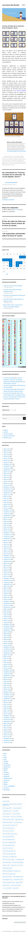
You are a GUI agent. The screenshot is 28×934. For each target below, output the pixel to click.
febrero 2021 (7, 574)
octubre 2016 (7, 673)
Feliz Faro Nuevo (8, 859)
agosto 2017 (7, 654)
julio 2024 (6, 496)
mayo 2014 (6, 729)
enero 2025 (7, 485)
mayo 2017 (6, 660)
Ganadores (7, 862)
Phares (24, 159)
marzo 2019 (7, 618)
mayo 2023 (6, 523)
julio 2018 (6, 633)
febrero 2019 (7, 620)
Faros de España (21, 163)
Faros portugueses (9, 851)
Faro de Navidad (8, 836)
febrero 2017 (7, 666)
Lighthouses (15, 159)
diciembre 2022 (8, 532)
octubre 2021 (7, 559)
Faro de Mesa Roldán (10, 833)
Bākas (10, 157)
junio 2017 (6, 658)
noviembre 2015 (8, 694)
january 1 (6, 865)
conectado (17, 209)
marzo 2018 (7, 641)
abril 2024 (6, 502)
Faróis (15, 157)
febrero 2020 (7, 597)
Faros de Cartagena (9, 842)
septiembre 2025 (8, 470)
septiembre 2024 (8, 492)
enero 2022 (7, 553)
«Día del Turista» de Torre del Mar (13, 285)
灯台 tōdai (23, 162)
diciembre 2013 (8, 738)
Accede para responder (8, 199)
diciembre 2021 (8, 555)
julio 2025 (6, 473)
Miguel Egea (7, 868)
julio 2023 (6, 519)
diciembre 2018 (8, 624)
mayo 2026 (7, 454)
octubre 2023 (7, 513)
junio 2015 (6, 704)
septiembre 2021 (8, 561)
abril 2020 (6, 593)
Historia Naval (17, 862)
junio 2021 (6, 567)
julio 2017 (6, 656)
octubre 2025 (7, 468)
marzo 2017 (7, 664)
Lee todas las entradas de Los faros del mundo (17, 151)
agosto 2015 (7, 700)
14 (17, 262)
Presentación (18, 879)
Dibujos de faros (8, 819)
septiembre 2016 (8, 675)
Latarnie (4, 159)
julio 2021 (6, 565)
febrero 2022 (7, 552)
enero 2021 (6, 576)
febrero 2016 (7, 689)
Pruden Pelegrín (8, 882)
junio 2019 (6, 612)
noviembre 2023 (8, 511)
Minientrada (5, 157)
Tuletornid (14, 160)
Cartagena (7, 811)
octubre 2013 (7, 742)
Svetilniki (4, 160)
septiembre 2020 (8, 584)
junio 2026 (6, 452)
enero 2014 (6, 736)
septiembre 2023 (8, 515)
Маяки (9, 162)
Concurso (16, 813)
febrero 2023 (7, 529)
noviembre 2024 (8, 489)
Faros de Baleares (9, 839)
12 (10, 262)
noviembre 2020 (8, 580)
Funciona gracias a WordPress (18, 931)
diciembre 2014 (8, 715)
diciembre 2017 (8, 647)
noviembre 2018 (8, 626)
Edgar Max (19, 819)
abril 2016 (6, 685)
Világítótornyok (20, 160)
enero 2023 (7, 531)
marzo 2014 (7, 733)
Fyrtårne (22, 157)
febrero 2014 (7, 734)
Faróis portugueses (9, 853)
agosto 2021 (7, 563)
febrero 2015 (7, 712)
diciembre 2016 (8, 670)
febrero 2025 (7, 483)
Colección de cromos (13, 163)
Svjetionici (9, 160)
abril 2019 (6, 616)
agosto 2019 (7, 609)
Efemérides (7, 822)
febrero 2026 (7, 460)
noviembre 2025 (8, 466)
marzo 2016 (7, 687)
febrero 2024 (7, 506)
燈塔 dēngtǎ (4, 163)
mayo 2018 (6, 637)
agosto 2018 (7, 632)
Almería (6, 801)
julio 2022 (6, 542)
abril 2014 (6, 731)
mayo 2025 (7, 477)
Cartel (15, 811)
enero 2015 (6, 713)
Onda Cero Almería (9, 873)
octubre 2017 (7, 651)
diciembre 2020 (8, 578)
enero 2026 (7, 462)
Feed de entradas (8, 434)
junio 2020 (6, 590)
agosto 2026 (7, 449)
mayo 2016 (6, 683)
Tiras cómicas (16, 885)
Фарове (6, 784)
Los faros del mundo (8, 156)
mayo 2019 (6, 614)
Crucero (6, 816)
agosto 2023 (7, 517)
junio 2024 (6, 498)
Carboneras (17, 808)
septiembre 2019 (8, 607)
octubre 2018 (7, 628)
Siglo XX (6, 885)
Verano (15, 888)
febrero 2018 (7, 643)
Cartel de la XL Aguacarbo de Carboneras (14, 295)
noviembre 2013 (8, 740)
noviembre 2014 (8, 717)
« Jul (7, 274)
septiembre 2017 (8, 652)
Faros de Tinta (8, 848)
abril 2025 (6, 479)
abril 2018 (6, 639)
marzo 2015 (7, 710)
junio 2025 (6, 475)
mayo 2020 (7, 592)
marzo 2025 (7, 481)
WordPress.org (7, 437)
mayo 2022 (7, 546)
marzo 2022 (7, 550)
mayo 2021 (6, 569)
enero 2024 (7, 508)
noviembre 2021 (8, 557)
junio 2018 (6, 635)
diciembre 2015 (8, 693)
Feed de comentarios (9, 435)
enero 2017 (6, 668)
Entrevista (18, 822)
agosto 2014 (7, 723)
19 (10, 265)
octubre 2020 (7, 582)
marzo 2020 (7, 595)
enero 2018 (6, 645)
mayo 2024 (7, 500)
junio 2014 (6, 727)
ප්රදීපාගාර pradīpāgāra (16, 162)
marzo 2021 (7, 572)
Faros (18, 157)
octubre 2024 (7, 491)
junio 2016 (6, 681)
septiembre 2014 (8, 721)
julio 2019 (6, 611)
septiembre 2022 (8, 538)
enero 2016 (7, 691)
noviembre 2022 (8, 534)
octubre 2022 (7, 536)
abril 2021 (6, 571)
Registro (6, 430)
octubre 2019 (7, 605)
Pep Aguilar (7, 876)
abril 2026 (6, 456)
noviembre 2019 (8, 603)
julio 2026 (6, 451)
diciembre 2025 (8, 464)
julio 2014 (6, 725)
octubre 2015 (7, 696)
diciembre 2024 (8, 487)
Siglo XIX (18, 882)
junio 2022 (6, 544)
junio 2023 (6, 521)
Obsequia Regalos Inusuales (8, 164)
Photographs (7, 879)
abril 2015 (6, 708)
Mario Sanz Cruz (16, 865)
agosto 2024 (7, 494)
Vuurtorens (4, 162)
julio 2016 (6, 679)
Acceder (6, 432)
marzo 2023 (7, 527)
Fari (13, 157)
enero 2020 (7, 599)
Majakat (20, 159)
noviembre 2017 (8, 649)
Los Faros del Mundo (10, 5)
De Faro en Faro (16, 816)
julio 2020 (6, 588)
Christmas (6, 813)
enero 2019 (7, 622)
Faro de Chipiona (8, 828)
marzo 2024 (7, 504)
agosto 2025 (7, 471)
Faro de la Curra (8, 831)
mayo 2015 (6, 706)
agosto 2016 (7, 677)
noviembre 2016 (8, 672)
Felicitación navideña (10, 856)
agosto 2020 (7, 586)
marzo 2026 (7, 458)
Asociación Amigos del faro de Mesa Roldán (12, 804)
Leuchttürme (9, 159)
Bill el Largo (7, 808)
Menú (23, 5)
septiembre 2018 (8, 630)
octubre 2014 (7, 719)
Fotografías (19, 859)
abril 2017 (6, 662)
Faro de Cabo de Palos (10, 825)
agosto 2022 (7, 540)
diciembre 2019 (8, 601)
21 (17, 265)
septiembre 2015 (8, 698)
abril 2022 (6, 548)
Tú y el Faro (7, 888)
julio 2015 (6, 702)
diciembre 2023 (8, 510)
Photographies (18, 876)
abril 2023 (6, 525)
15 (20, 262)
